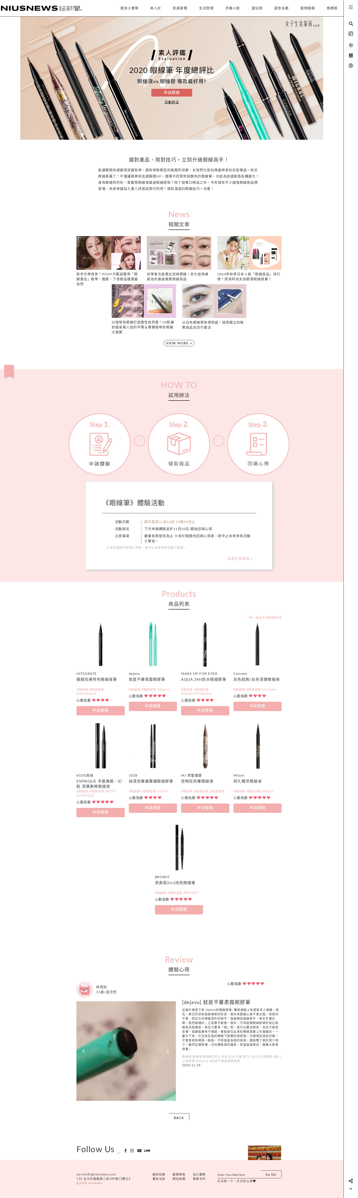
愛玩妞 (257, 8)
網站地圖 (179, 1178)
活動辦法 (171, 102)
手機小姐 (232, 8)
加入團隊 (199, 1174)
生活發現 (206, 8)
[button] (83, 1051)
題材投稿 (158, 1174)
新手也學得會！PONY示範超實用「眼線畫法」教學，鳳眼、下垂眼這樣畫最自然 (107, 279)
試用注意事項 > (240, 558)
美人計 (155, 8)
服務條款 (179, 1174)
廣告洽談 (158, 1178)
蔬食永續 (281, 8)
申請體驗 (172, 93)
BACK (179, 1118)
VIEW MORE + (179, 343)
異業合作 (199, 1178)
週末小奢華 (129, 8)
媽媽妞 (332, 8)
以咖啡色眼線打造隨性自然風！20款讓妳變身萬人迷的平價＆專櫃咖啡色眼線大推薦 (143, 327)
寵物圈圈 (307, 8)
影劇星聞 (180, 8)
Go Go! (271, 1174)
